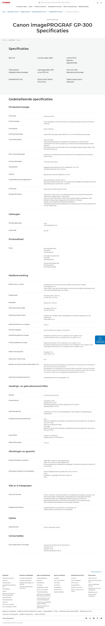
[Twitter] (97, 618)
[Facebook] (86, 618)
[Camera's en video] (27, 6)
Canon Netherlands (8, 618)
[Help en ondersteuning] (77, 6)
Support (19, 40)
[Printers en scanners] (46, 6)
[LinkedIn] (93, 618)
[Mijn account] (97, 3)
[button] (100, 340)
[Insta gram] (90, 618)
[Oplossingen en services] (62, 6)
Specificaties (12, 40)
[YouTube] (101, 618)
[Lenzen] (33, 6)
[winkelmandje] (101, 3)
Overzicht (4, 40)
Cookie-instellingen (39, 614)
